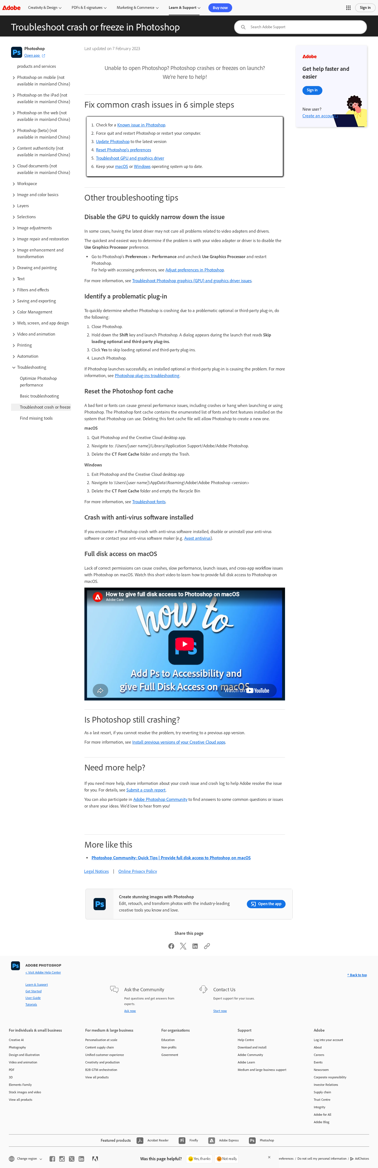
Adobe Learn (246, 1062)
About (318, 1047)
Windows (142, 166)
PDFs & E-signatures (87, 7)
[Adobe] (11, 7)
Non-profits (169, 1047)
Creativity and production (102, 1062)
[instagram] (62, 1159)
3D (11, 1077)
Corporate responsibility (330, 1077)
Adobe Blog (321, 1122)
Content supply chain (99, 1047)
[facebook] (52, 1159)
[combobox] (300, 27)
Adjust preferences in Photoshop (194, 269)
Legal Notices (96, 871)
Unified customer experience (104, 1055)
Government (169, 1055)
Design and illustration (24, 1055)
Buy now (220, 7)
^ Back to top (357, 975)
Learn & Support (182, 7)
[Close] (269, 1157)
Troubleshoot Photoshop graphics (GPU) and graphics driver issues (192, 280)
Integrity (319, 1107)
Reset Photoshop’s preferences (123, 149)
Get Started (33, 991)
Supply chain (322, 1092)
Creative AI (16, 1040)
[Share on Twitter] (183, 948)
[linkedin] (81, 1159)
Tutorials (31, 1004)
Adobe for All (322, 1115)
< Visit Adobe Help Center (43, 972)
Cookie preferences (281, 1159)
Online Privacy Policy (137, 871)
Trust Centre (322, 1100)
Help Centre (246, 1040)
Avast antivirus (197, 538)
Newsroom (321, 1070)
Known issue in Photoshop (141, 125)
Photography (17, 1047)
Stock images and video (25, 1092)
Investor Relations (326, 1085)
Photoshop (34, 48)
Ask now (130, 1011)
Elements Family (20, 1085)
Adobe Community (250, 1055)
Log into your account (328, 1040)
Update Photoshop (113, 141)
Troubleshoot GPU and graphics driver (130, 158)
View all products (20, 1100)
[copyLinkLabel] (207, 948)
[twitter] (71, 1159)
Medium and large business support (262, 1070)
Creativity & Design (42, 7)
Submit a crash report (146, 790)
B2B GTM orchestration (101, 1070)
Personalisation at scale (101, 1040)
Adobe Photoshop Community (160, 799)
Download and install (252, 1047)
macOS (121, 166)
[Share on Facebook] (171, 948)
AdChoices (362, 1159)
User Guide (33, 998)
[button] (348, 7)
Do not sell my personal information (321, 1159)
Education (168, 1040)
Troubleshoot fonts (148, 501)
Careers (319, 1055)
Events (318, 1062)
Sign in (365, 7)
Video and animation (23, 1062)
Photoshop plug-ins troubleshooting (147, 375)
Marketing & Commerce (135, 7)
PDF (11, 1070)
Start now (220, 1011)
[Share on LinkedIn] (195, 948)
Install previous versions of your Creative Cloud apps (178, 742)
